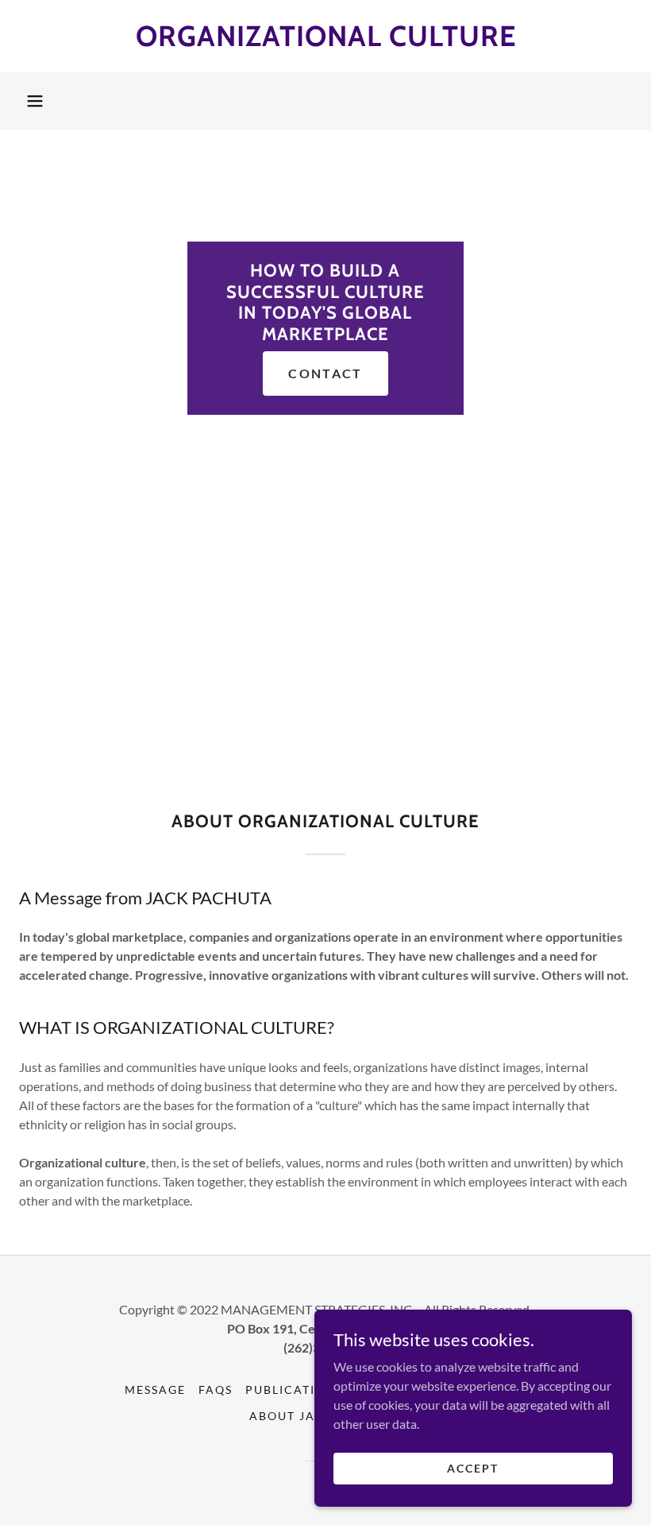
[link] (325, 40)
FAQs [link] (215, 1389)
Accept (473, 1468)
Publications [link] (294, 1389)
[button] (35, 101)
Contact (325, 373)
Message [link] (155, 1389)
